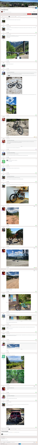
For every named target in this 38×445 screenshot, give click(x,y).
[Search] (36, 6)
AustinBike (4, 138)
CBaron (3, 62)
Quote (8, 24)
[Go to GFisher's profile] (3, 161)
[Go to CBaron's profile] (3, 65)
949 (3, 276)
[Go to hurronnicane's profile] (3, 356)
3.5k (3, 24)
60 (10, 16)
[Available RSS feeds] (36, 442)
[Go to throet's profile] (3, 316)
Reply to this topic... (6, 434)
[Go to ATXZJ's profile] (3, 29)
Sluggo (4, 11)
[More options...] (36, 18)
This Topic (34, 6)
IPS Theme (1, 443)
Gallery (5, 6)
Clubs (11, 6)
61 (11, 16)
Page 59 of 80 (19, 16)
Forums (2, 6)
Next (15, 16)
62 (12, 16)
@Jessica (9, 75)
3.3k (3, 180)
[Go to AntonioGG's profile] (3, 21)
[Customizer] (36, 2)
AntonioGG (4, 18)
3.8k (3, 122)
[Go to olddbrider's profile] (3, 229)
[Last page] (16, 16)
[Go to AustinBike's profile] (3, 119)
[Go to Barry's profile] (3, 73)
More (17, 6)
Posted (7, 18)
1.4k (3, 76)
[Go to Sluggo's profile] (2, 11)
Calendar (15, 6)
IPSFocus (4, 443)
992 (3, 68)
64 (14, 16)
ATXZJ (3, 26)
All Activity (9, 6)
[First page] (1, 16)
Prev (2, 16)
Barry (3, 70)
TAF (3, 341)
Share (31, 11)
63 (13, 16)
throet (3, 313)
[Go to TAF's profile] (3, 344)
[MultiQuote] (6, 24)
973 (3, 347)
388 (3, 359)
